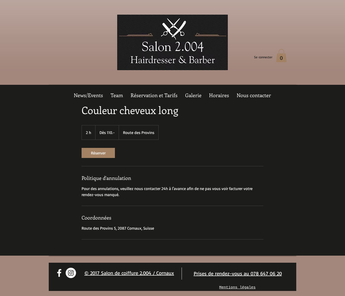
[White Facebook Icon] (59, 273)
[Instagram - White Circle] (71, 273)
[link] (98, 153)
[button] (281, 55)
